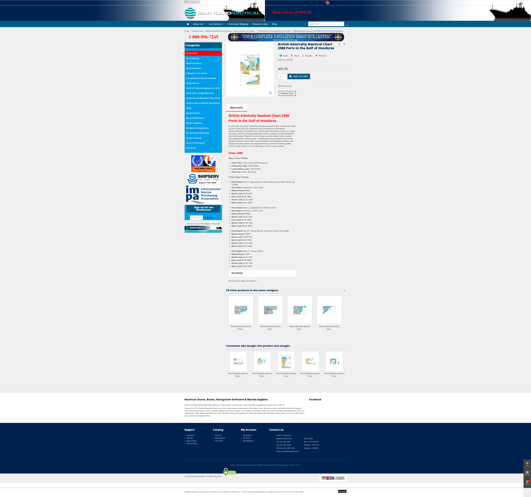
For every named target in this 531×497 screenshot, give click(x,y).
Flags (189, 108)
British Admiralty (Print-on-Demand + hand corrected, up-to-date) (230, 31)
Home (187, 31)
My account (247, 435)
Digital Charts (193, 113)
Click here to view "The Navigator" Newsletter (203, 224)
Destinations (192, 83)
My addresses (248, 441)
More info (236, 107)
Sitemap (189, 438)
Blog (274, 24)
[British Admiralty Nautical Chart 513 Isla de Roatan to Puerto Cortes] (238, 361)
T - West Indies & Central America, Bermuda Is (274, 31)
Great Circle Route (195, 142)
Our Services (215, 24)
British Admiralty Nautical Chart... (241, 327)
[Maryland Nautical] (222, 13)
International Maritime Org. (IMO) (203, 98)
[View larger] (270, 93)
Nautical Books (193, 68)
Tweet (285, 56)
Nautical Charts (198, 31)
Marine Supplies (194, 123)
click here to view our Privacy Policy (290, 492)
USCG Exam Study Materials (200, 93)
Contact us (190, 435)
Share (296, 56)
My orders (247, 438)
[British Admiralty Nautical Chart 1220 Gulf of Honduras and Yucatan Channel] (286, 361)
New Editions (192, 58)
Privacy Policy (191, 444)
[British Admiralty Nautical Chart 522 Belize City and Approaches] (334, 361)
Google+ (309, 56)
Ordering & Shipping (238, 24)
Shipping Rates (287, 93)
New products (219, 438)
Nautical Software (195, 118)
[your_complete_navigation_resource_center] (265, 37)
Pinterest (322, 56)
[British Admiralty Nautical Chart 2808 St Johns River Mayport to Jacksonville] (270, 310)
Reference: (282, 60)
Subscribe (210, 217)
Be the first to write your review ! (243, 281)
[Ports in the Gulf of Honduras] (250, 95)
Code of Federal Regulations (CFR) (203, 88)
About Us (198, 24)
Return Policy (191, 441)
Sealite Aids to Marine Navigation (203, 103)
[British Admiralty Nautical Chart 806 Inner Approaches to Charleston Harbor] (329, 310)
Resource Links (260, 24)
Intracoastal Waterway (197, 132)
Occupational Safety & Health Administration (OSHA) (201, 79)
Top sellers (218, 441)
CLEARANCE (191, 53)
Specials (217, 435)
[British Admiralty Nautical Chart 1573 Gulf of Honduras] (310, 361)
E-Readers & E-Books (196, 73)
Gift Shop (191, 147)
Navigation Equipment (197, 127)
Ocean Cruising (193, 137)
